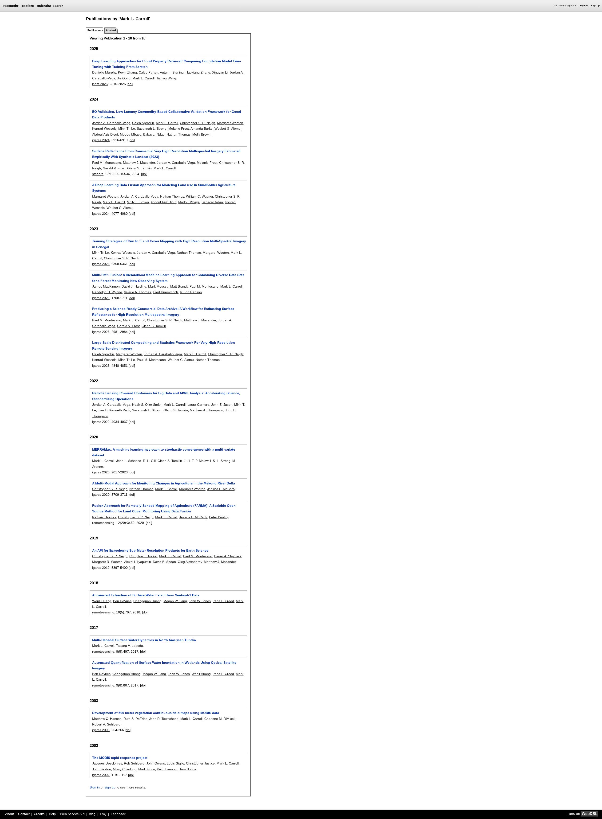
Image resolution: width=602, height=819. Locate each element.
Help (52, 814)
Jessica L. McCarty (221, 489)
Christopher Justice (200, 763)
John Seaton (101, 769)
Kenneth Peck (119, 410)
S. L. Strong (221, 461)
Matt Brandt (179, 286)
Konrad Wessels (104, 128)
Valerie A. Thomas (137, 292)
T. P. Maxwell (201, 461)
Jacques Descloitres (107, 763)
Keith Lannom (167, 769)
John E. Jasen (221, 404)
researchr (10, 5)
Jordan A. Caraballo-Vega (111, 123)
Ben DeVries (122, 601)
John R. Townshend (163, 719)
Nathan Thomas (178, 134)
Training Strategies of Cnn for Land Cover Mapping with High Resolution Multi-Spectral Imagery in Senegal (169, 244)
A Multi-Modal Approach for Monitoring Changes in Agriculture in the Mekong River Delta (163, 483)
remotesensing (103, 523)
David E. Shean (164, 562)
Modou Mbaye (130, 134)
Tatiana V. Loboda (129, 645)
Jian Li (102, 410)
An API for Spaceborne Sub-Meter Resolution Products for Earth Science (150, 550)
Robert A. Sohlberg (106, 724)
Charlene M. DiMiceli (219, 719)
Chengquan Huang (147, 601)
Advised (111, 30)
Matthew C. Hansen (107, 719)
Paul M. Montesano (106, 162)
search (58, 6)
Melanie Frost (178, 128)
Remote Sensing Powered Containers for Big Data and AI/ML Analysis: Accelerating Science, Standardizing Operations (166, 396)
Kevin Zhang (127, 72)
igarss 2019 (101, 567)
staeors (97, 174)
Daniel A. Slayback (228, 556)
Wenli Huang (101, 601)
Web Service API (72, 814)
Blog (92, 814)
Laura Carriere (198, 404)
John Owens (155, 763)
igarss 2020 (101, 472)
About (9, 814)
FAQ (103, 814)
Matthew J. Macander (139, 162)
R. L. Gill (149, 461)
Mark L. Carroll (143, 78)
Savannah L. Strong (151, 128)
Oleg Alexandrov (190, 562)
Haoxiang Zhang (198, 72)
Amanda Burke (201, 128)
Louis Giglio (175, 763)
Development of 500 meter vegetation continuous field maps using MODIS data (155, 713)
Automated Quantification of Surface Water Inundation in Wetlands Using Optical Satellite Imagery (164, 665)
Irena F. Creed (223, 601)
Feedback (118, 814)
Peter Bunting (219, 517)
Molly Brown (201, 134)
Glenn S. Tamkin (139, 168)
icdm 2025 (100, 84)
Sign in (584, 5)
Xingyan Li (220, 72)
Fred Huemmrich (165, 292)
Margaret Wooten (230, 123)
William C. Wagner (199, 196)
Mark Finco (146, 769)
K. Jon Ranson (191, 292)
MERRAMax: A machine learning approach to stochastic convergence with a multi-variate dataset (163, 452)
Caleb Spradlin (143, 123)
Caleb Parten (148, 72)
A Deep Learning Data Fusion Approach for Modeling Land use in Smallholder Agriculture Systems (164, 187)
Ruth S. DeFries (135, 719)
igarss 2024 (101, 140)
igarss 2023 (101, 264)
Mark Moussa (158, 286)
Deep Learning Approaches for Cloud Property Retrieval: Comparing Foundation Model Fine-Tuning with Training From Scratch (166, 64)
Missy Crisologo (124, 769)
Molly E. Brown (138, 202)
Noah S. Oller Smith (147, 404)
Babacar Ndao (154, 134)
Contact (24, 814)
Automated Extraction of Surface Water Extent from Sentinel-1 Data (145, 595)
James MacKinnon (106, 286)
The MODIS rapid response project (119, 758)
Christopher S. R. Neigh (197, 123)
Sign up (595, 5)
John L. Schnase (128, 461)
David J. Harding (134, 286)
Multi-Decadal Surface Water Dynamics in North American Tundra (144, 640)
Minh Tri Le (126, 128)
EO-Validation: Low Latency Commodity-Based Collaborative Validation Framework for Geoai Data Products (166, 114)
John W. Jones (200, 601)
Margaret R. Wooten (107, 562)
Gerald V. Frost (114, 168)
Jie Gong (124, 78)
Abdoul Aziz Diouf (105, 134)
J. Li (187, 461)
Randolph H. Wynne (107, 292)
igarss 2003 (101, 730)
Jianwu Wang (166, 78)
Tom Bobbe (187, 769)
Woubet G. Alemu (227, 128)
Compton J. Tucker (143, 556)
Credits (39, 814)
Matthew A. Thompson (206, 410)
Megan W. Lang (175, 601)
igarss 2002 (101, 775)
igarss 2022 (101, 422)
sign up (110, 787)
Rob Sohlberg (134, 763)
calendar (44, 6)
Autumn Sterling (172, 72)
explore (28, 6)
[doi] (130, 84)
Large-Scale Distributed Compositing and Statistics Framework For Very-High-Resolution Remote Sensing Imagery (163, 345)
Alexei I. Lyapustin (137, 562)
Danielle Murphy (104, 72)
